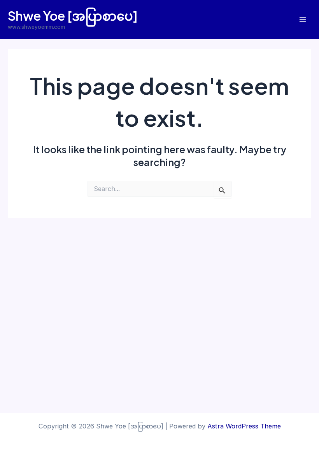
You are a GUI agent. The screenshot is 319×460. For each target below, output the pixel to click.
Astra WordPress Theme (244, 426)
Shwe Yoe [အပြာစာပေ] (73, 15)
